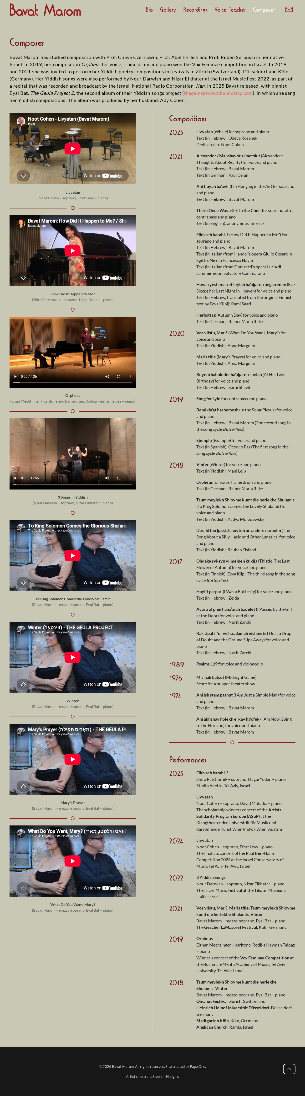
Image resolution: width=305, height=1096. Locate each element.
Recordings (195, 9)
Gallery (168, 9)
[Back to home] (45, 9)
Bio (149, 9)
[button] (289, 9)
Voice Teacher (230, 9)
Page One (197, 1066)
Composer (264, 9)
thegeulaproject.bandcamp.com (218, 93)
